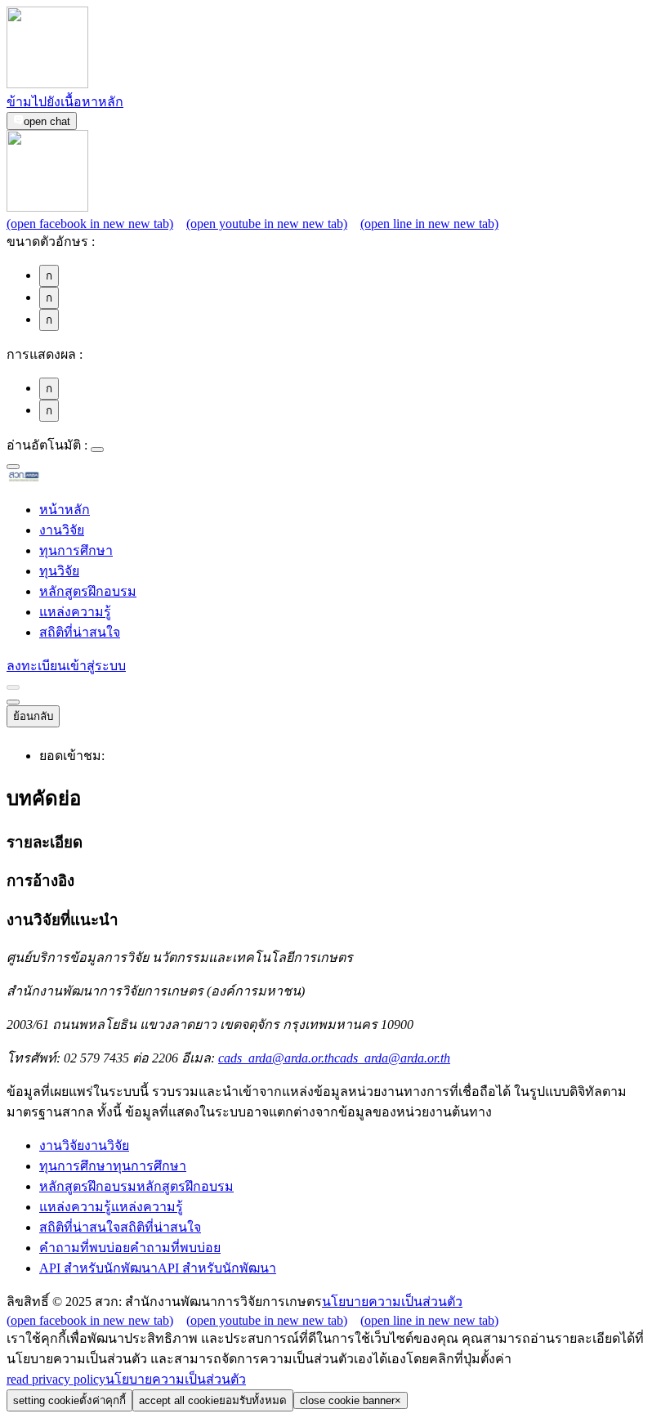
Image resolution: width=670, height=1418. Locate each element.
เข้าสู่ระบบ (96, 666)
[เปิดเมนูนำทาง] (13, 702)
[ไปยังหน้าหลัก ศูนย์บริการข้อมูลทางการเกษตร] (50, 478)
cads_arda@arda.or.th (334, 1058)
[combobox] (13, 466)
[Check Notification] (13, 687)
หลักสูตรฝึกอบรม (87, 591)
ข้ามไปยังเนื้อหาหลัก (65, 102)
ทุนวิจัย (59, 571)
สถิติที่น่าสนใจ (79, 632)
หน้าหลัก (64, 510)
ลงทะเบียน (36, 666)
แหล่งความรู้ (75, 612)
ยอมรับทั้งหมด (213, 1400)
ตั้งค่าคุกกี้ (69, 1400)
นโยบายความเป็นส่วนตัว (392, 1301)
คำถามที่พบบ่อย (130, 1248)
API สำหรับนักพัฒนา (157, 1268)
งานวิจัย (61, 530)
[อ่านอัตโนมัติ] (97, 449)
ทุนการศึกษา (76, 550)
